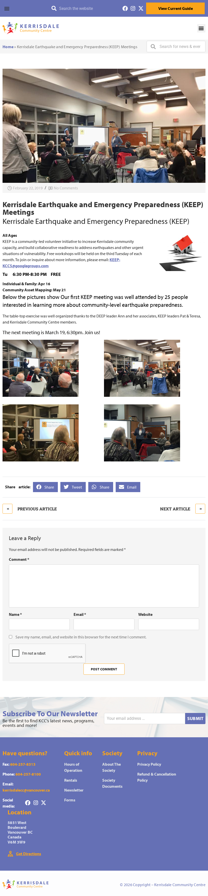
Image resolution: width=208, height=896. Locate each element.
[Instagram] (133, 8)
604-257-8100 (28, 774)
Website (145, 614)
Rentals (70, 780)
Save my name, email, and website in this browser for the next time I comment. (80, 636)
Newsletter (73, 790)
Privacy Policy (149, 764)
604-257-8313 (23, 764)
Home (8, 46)
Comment (19, 559)
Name (15, 614)
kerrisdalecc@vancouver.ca (26, 790)
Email (80, 614)
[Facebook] (125, 8)
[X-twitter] (141, 8)
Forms (69, 799)
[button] (23, 8)
